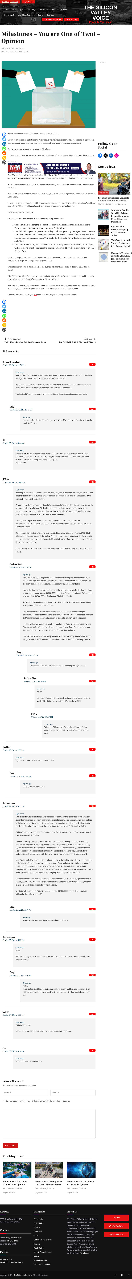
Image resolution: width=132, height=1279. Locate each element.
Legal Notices (28, 2)
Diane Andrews (104, 204)
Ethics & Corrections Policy (11, 1262)
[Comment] (4, 162)
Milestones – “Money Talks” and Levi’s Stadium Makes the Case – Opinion (49, 1184)
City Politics (43, 10)
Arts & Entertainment (26, 15)
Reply (92, 364)
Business (50, 15)
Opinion (54, 10)
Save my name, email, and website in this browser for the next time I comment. (38, 1101)
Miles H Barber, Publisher (13, 48)
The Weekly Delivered (10, 2)
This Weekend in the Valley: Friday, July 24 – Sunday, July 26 (121, 243)
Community (30, 10)
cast (35, 295)
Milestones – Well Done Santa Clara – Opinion (15, 1183)
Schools (64, 10)
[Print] (4, 153)
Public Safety (9, 15)
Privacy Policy (6, 1259)
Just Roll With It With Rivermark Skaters (77, 342)
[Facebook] (4, 135)
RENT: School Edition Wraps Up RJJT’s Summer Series (120, 231)
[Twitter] (4, 139)
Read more (84, 1253)
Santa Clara (9, 10)
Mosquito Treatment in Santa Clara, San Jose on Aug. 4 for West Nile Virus (121, 257)
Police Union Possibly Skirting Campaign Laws (25, 342)
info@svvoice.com (13, 1238)
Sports (40, 15)
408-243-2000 (12, 1241)
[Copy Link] (4, 158)
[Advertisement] (114, 102)
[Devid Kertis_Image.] (52, 168)
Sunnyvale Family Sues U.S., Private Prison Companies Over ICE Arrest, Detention (120, 216)
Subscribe (116, 1218)
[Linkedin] (4, 144)
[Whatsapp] (4, 148)
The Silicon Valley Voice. (23, 1275)
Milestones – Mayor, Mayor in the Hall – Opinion (80, 1183)
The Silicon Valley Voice (100, 12)
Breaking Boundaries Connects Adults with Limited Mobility (113, 199)
